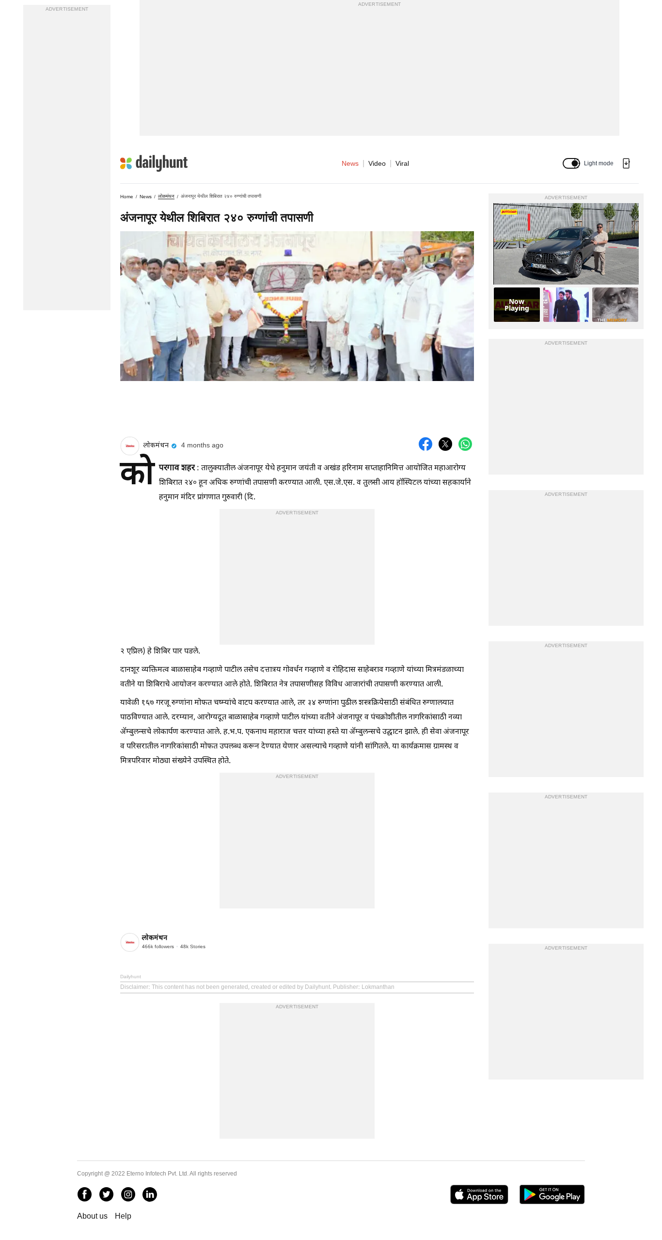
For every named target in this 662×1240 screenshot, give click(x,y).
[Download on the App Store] (479, 1194)
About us (92, 1216)
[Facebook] (84, 1194)
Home (126, 196)
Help (123, 1216)
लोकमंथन (166, 196)
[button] (571, 163)
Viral (402, 163)
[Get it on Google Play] (552, 1194)
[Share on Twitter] (445, 444)
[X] (106, 1194)
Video (377, 163)
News (350, 163)
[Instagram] (128, 1194)
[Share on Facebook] (425, 444)
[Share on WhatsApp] (465, 444)
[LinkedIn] (149, 1194)
